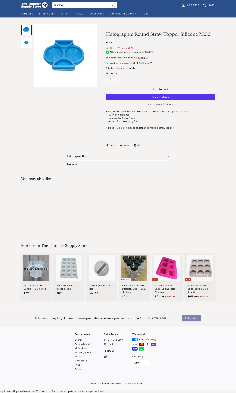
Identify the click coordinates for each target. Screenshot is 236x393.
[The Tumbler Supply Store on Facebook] (110, 356)
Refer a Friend (82, 344)
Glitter (65, 13)
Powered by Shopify (133, 383)
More (144, 13)
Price (109, 42)
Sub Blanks (97, 13)
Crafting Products (123, 13)
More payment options (160, 104)
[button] (160, 57)
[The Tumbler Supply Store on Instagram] (105, 356)
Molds (80, 13)
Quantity (111, 73)
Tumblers (27, 13)
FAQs (77, 364)
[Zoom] (65, 55)
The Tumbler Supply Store (64, 246)
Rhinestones (47, 13)
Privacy (78, 369)
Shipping (110, 68)
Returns (79, 356)
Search (78, 339)
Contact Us (81, 360)
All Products (81, 348)
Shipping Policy (83, 352)
